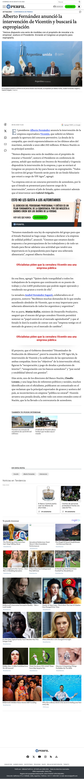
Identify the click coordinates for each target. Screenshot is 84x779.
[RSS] (51, 757)
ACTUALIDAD (7, 12)
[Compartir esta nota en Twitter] (5, 131)
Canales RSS (8, 764)
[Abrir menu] (4, 7)
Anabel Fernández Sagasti (39, 294)
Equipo (44, 764)
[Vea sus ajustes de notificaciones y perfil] (79, 6)
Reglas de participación (54, 764)
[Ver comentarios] (79, 12)
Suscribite (70, 7)
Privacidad (37, 764)
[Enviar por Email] (5, 144)
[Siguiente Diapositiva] (79, 500)
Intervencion (43, 474)
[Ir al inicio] (15, 7)
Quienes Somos (18, 764)
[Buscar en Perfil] (79, 2)
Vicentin (15, 474)
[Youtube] (39, 757)
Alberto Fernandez (29, 474)
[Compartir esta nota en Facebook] (5, 124)
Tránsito (66, 764)
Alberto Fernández (40, 130)
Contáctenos (28, 764)
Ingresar (59, 6)
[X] (33, 757)
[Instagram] (45, 757)
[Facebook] (28, 757)
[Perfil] (42, 752)
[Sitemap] (56, 757)
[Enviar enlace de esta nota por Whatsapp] (5, 138)
